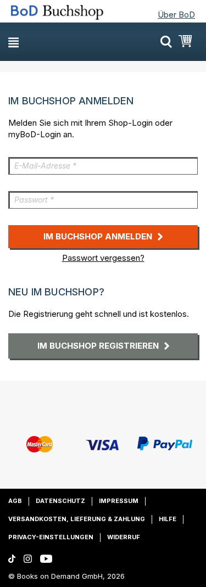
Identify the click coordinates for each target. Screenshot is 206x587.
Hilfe (167, 519)
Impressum (118, 501)
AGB (15, 501)
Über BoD (176, 14)
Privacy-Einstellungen (50, 537)
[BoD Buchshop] (57, 12)
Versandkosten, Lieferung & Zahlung (76, 519)
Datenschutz (60, 501)
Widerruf (123, 537)
